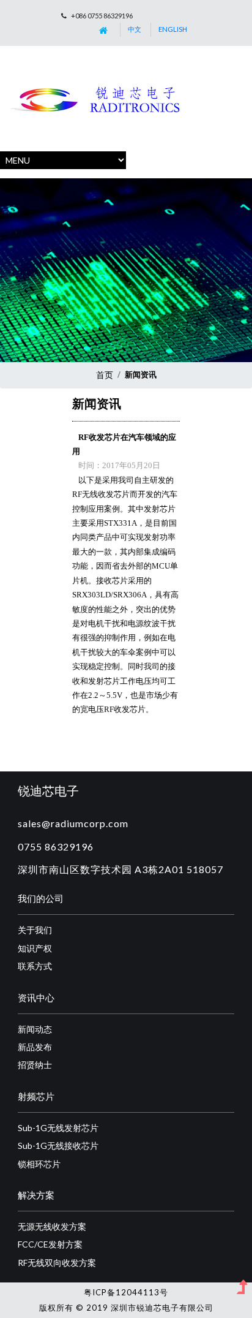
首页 (104, 374)
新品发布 (35, 1047)
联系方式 (35, 966)
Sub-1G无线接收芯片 (58, 1145)
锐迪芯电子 (48, 790)
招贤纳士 (35, 1064)
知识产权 (35, 948)
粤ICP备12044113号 (126, 1292)
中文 (134, 29)
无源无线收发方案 (52, 1226)
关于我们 (35, 930)
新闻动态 (35, 1029)
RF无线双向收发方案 (57, 1262)
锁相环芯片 (39, 1164)
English (172, 29)
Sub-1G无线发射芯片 (58, 1128)
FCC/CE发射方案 (50, 1244)
